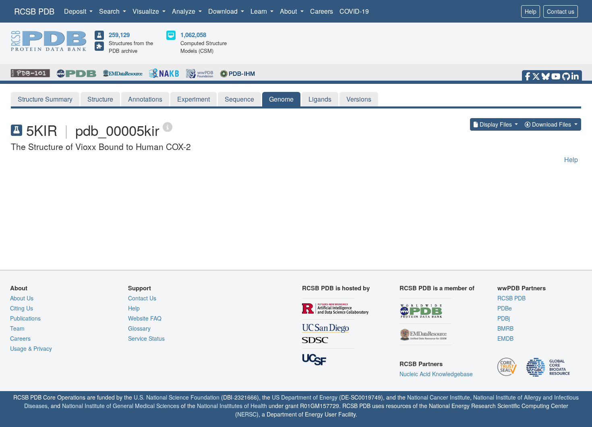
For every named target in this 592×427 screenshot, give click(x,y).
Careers (321, 11)
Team (17, 328)
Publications (25, 318)
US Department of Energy (304, 397)
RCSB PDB (34, 11)
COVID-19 (354, 11)
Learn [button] (259, 11)
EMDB (505, 338)
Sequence (239, 99)
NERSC (247, 414)
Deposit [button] (76, 11)
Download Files (551, 124)
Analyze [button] (184, 11)
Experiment (193, 99)
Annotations (145, 99)
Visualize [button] (146, 11)
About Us (21, 298)
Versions (358, 99)
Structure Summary (45, 99)
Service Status (146, 338)
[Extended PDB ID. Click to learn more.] (167, 126)
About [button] (289, 11)
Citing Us (21, 308)
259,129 (119, 34)
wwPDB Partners (521, 287)
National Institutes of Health (232, 406)
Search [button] (110, 11)
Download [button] (223, 11)
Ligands (319, 99)
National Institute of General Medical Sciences (120, 406)
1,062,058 (193, 34)
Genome (281, 99)
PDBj (503, 318)
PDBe (504, 308)
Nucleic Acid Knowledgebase (436, 374)
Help (530, 11)
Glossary (139, 328)
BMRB (505, 328)
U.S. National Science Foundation (176, 397)
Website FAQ (144, 318)
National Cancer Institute (438, 397)
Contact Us (142, 298)
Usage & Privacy (31, 348)
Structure (100, 99)
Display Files (495, 124)
